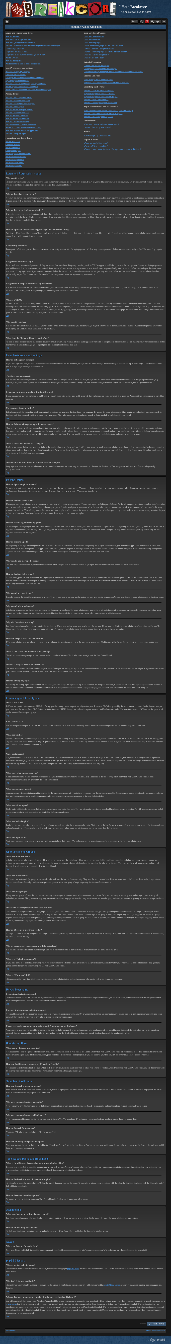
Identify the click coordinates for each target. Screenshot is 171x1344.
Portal (134, 21)
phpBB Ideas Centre (112, 1285)
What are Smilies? (13, 147)
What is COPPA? (12, 58)
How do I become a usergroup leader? (99, 49)
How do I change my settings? (18, 71)
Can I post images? (13, 150)
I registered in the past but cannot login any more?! (25, 55)
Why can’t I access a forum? (17, 116)
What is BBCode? (13, 141)
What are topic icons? (14, 165)
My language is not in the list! (17, 80)
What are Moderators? (92, 40)
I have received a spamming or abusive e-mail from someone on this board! (113, 71)
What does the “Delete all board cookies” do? (23, 64)
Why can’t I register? (14, 61)
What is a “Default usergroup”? (96, 55)
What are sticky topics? (15, 159)
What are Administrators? (94, 37)
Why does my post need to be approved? (22, 131)
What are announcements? (16, 156)
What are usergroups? (92, 43)
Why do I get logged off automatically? (21, 43)
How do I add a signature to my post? (20, 104)
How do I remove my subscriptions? (98, 116)
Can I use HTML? (13, 144)
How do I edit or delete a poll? (17, 113)
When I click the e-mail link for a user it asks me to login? (28, 89)
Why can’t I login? (13, 37)
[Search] (141, 21)
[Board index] (7, 21)
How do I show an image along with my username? (26, 83)
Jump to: (143, 1323)
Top (7, 188)
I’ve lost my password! (15, 49)
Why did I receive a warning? (17, 122)
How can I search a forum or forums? (99, 90)
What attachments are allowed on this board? (101, 124)
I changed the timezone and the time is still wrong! (25, 77)
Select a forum (157, 1323)
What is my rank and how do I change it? (22, 86)
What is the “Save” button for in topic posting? (24, 128)
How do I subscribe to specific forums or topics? (103, 113)
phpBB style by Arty (151, 1340)
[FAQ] (147, 21)
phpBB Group (73, 1269)
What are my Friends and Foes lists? (98, 79)
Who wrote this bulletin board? (96, 143)
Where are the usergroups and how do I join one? (103, 46)
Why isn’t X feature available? (96, 146)
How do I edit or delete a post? (18, 101)
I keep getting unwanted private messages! (100, 68)
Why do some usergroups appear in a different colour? (105, 52)
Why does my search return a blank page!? (100, 96)
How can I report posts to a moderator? (21, 125)
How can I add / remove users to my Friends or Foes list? (106, 82)
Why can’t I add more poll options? (19, 110)
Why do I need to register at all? (18, 40)
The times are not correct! (16, 74)
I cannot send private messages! (96, 65)
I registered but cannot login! (17, 52)
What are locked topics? (15, 162)
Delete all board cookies (155, 1330)
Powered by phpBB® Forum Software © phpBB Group (161, 1340)
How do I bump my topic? (16, 134)
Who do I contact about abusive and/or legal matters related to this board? (112, 149)
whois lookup (11, 1304)
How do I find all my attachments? (97, 127)
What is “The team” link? (94, 58)
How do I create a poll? (15, 107)
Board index (11, 1330)
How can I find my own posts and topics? (100, 102)
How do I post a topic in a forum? (19, 98)
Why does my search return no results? (99, 93)
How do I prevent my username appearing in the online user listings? (33, 46)
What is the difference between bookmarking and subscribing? (108, 110)
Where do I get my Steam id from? (97, 135)
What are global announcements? (18, 153)
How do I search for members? (96, 99)
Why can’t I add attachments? (17, 119)
